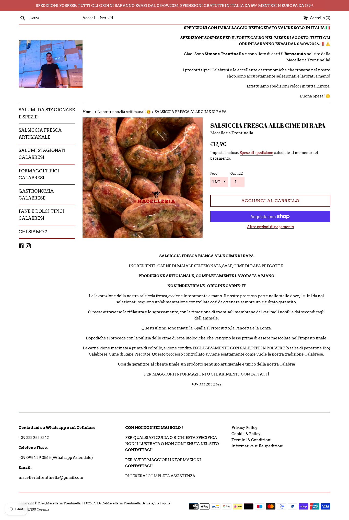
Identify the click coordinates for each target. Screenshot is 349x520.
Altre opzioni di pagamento (270, 227)
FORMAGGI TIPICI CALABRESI (39, 174)
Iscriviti (106, 18)
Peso (213, 173)
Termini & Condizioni (251, 440)
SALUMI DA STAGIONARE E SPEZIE (47, 113)
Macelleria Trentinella (63, 503)
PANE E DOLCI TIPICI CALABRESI (41, 215)
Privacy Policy (244, 427)
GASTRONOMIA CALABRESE (36, 195)
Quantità (236, 173)
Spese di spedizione (256, 153)
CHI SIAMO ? (33, 231)
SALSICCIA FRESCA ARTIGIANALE (40, 134)
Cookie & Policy (246, 434)
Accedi (89, 18)
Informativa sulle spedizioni (257, 446)
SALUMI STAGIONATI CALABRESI (42, 154)
